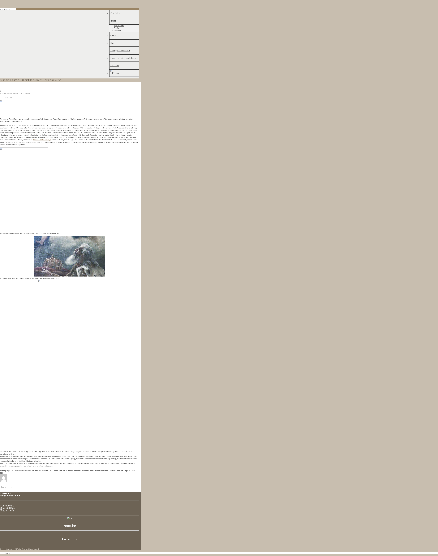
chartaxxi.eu (13, 93)
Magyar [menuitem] (7, 553)
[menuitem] (7, 553)
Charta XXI (8, 97)
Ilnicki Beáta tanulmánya (42, 140)
